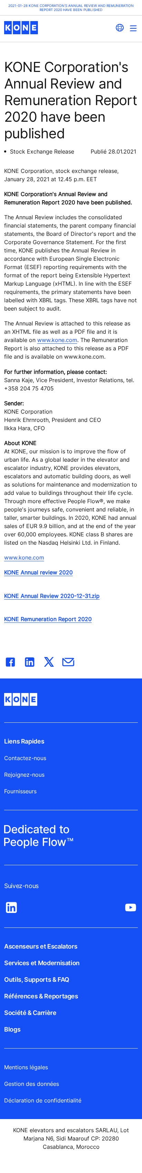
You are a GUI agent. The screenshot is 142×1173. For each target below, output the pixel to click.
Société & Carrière (30, 1012)
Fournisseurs (20, 791)
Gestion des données (31, 1083)
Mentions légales (26, 1067)
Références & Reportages (41, 996)
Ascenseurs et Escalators (40, 946)
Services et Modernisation (42, 963)
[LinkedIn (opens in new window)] (11, 905)
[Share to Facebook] (10, 660)
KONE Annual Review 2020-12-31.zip (52, 595)
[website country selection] (119, 28)
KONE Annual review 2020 (38, 572)
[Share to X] (49, 660)
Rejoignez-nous (24, 774)
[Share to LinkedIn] (29, 660)
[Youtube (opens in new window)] (130, 905)
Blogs (12, 1029)
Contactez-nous (25, 758)
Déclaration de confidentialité (42, 1100)
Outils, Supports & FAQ (36, 979)
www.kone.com (57, 339)
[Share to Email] (68, 660)
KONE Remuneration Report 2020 (48, 619)
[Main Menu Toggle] (133, 28)
